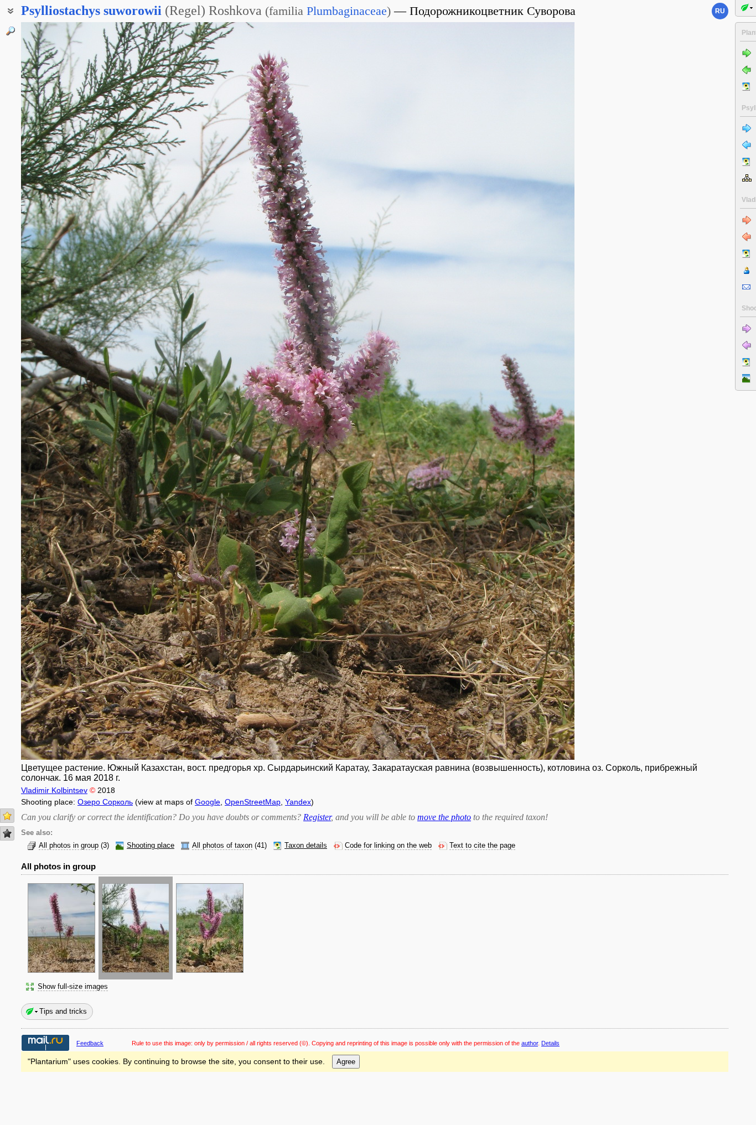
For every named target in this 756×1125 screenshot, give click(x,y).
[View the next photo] (516, 391)
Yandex (298, 801)
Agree (345, 1061)
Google (207, 801)
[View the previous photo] (79, 391)
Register (317, 817)
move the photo (444, 817)
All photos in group (69, 845)
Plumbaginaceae (347, 11)
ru (720, 11)
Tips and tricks (63, 1011)
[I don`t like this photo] (7, 833)
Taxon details (305, 845)
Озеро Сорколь (105, 801)
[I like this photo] (7, 815)
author (529, 1043)
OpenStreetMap (253, 801)
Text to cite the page (482, 845)
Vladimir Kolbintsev (54, 790)
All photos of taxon (222, 845)
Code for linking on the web (388, 845)
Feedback (89, 1043)
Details (550, 1043)
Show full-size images (73, 987)
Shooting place (150, 845)
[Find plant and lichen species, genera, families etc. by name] (10, 31)
